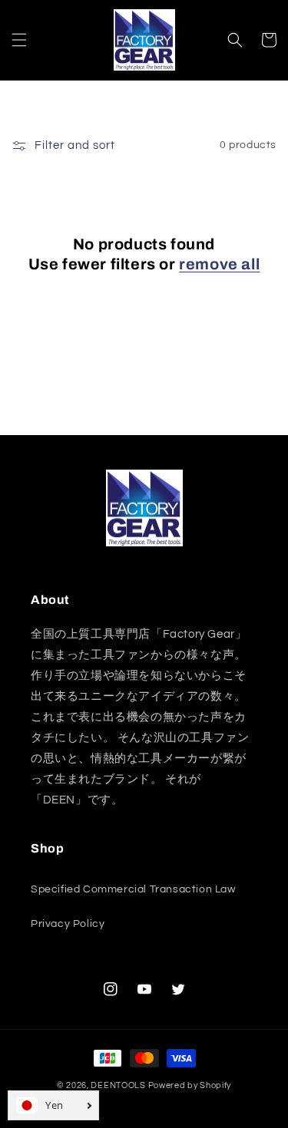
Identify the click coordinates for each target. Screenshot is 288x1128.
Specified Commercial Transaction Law (133, 889)
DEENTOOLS (118, 1085)
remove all (219, 264)
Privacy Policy (67, 924)
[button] (19, 40)
